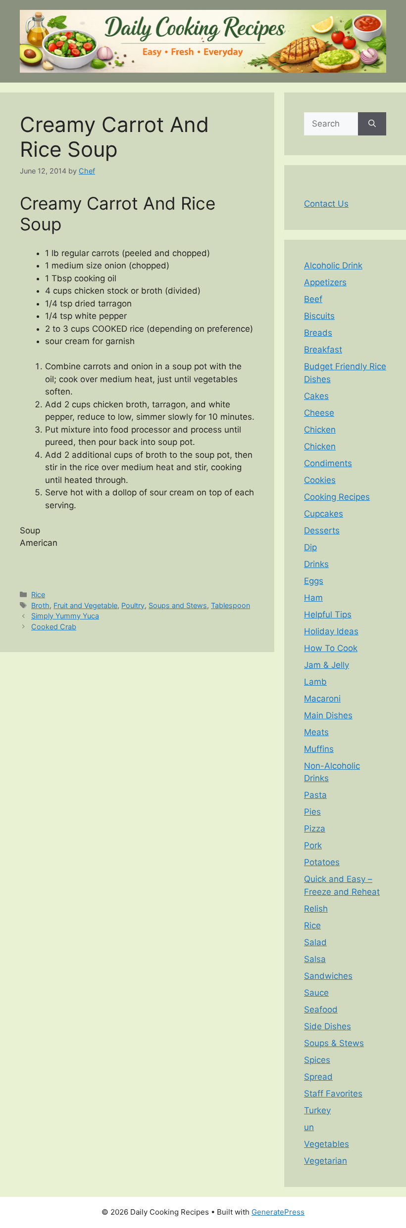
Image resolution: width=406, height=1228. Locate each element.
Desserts (322, 530)
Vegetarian (325, 1161)
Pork (313, 845)
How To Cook (330, 648)
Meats (316, 732)
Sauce (316, 993)
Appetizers (325, 282)
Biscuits (319, 316)
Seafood (321, 1009)
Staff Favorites (333, 1093)
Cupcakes (323, 514)
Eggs (313, 581)
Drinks (316, 564)
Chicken (320, 430)
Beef (313, 299)
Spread (318, 1077)
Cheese (319, 413)
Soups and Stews (178, 605)
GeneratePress (278, 1212)
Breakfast (323, 349)
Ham (313, 598)
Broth (40, 605)
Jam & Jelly (326, 665)
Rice (38, 594)
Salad (315, 942)
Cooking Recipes (337, 497)
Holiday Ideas (331, 631)
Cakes (316, 396)
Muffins (319, 749)
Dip (310, 547)
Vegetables (326, 1144)
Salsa (315, 959)
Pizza (314, 828)
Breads (318, 333)
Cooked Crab (53, 626)
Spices (317, 1060)
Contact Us (326, 204)
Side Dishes (327, 1026)
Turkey (317, 1110)
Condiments (328, 463)
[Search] (372, 124)
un (309, 1127)
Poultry (133, 605)
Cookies (320, 480)
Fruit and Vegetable (85, 605)
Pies (312, 812)
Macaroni (322, 698)
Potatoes (322, 862)
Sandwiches (328, 976)
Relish (316, 909)
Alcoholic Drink (333, 265)
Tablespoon (230, 605)
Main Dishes (328, 715)
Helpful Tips (328, 614)
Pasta (315, 795)
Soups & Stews (334, 1043)
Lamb (315, 682)
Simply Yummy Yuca (65, 616)
